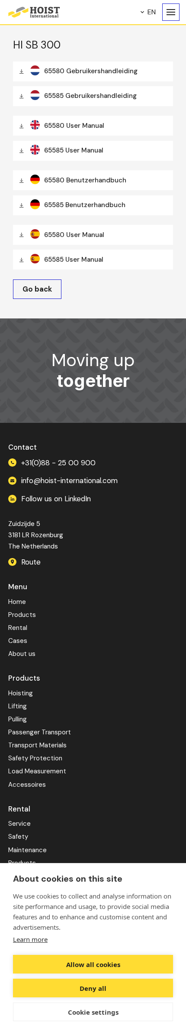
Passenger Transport (39, 732)
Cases (17, 640)
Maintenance (27, 850)
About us (21, 653)
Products (22, 614)
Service (19, 823)
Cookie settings (93, 1012)
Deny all (93, 988)
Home (17, 601)
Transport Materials (37, 745)
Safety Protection (35, 758)
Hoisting (20, 693)
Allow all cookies (93, 964)
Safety (18, 836)
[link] (37, 289)
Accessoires (27, 784)
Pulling (17, 719)
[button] (148, 12)
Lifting (17, 706)
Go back (37, 289)
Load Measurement (37, 771)
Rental (17, 627)
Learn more (30, 939)
